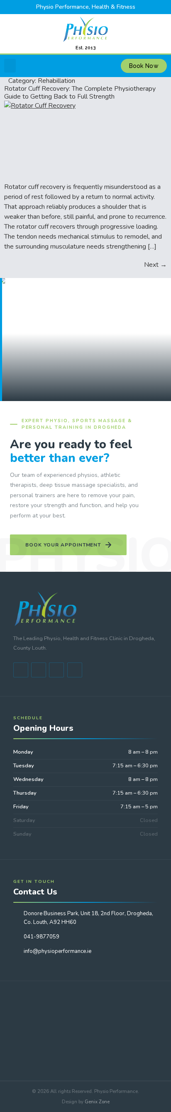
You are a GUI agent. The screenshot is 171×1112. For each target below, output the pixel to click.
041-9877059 (41, 936)
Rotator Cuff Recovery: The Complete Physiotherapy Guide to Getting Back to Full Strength (80, 92)
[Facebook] (20, 669)
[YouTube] (38, 669)
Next (155, 264)
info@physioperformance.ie (57, 951)
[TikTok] (56, 669)
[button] (10, 66)
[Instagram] (74, 669)
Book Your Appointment (63, 544)
